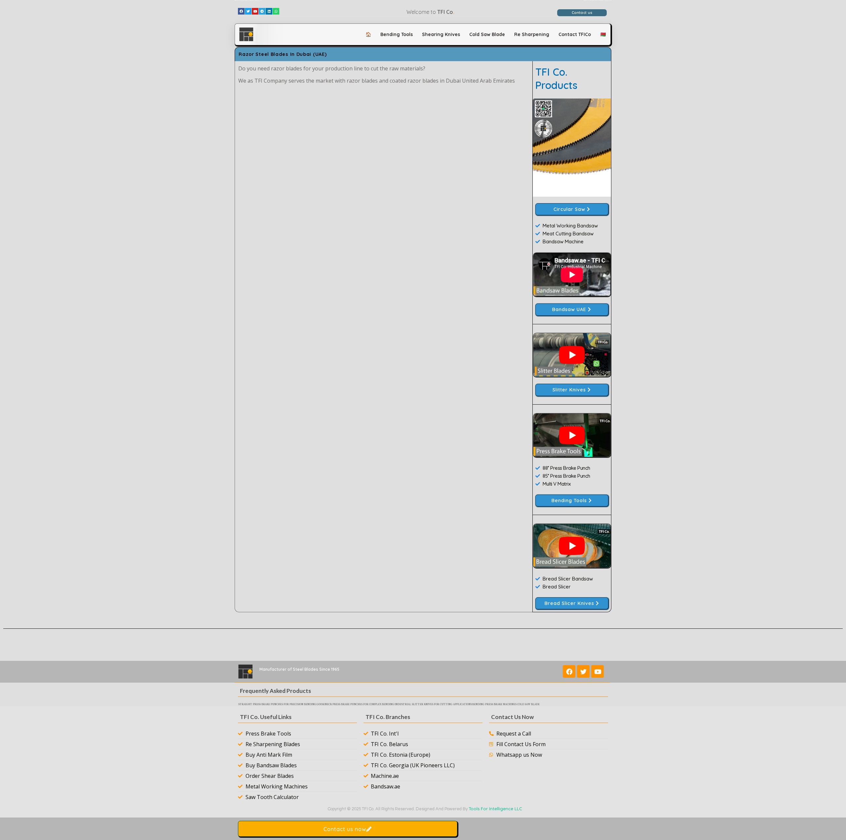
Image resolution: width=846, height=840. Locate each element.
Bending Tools (396, 34)
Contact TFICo (574, 34)
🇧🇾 (603, 34)
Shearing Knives (441, 34)
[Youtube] (255, 11)
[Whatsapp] (276, 11)
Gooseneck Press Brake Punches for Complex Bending (355, 704)
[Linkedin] (269, 11)
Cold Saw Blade (487, 34)
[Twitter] (248, 11)
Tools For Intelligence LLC (495, 808)
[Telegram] (262, 11)
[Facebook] (241, 11)
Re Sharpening (531, 34)
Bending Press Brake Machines (494, 704)
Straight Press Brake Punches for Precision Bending (277, 704)
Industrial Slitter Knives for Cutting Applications (433, 704)
